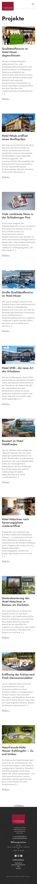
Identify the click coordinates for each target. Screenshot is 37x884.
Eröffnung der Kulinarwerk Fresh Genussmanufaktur (18, 676)
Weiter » (5, 98)
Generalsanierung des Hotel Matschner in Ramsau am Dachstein (15, 601)
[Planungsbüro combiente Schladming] (18, 819)
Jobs (18, 866)
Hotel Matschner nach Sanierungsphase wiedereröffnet (15, 523)
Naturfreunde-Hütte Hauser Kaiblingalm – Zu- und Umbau (18, 751)
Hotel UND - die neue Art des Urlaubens (17, 369)
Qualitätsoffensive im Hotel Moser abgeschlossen (15, 52)
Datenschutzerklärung (18, 864)
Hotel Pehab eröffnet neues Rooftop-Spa (15, 137)
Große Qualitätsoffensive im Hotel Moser (17, 294)
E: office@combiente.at (19, 838)
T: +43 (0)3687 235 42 (19, 836)
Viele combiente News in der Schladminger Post (17, 215)
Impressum (18, 863)
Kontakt (18, 868)
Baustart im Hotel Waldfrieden (12, 442)
